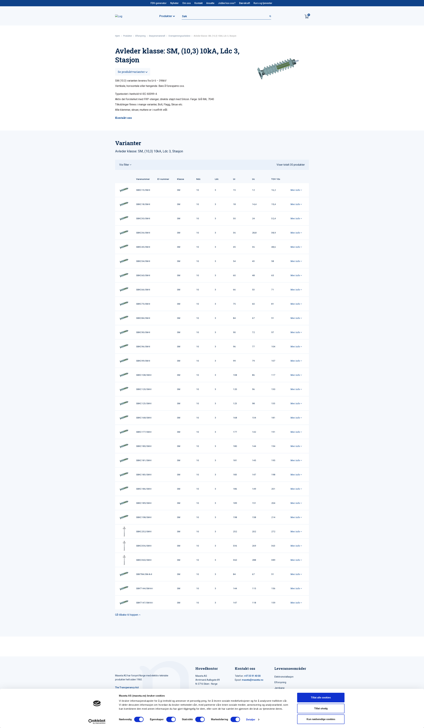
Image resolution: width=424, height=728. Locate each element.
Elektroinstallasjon (283, 676)
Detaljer (250, 719)
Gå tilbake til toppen (127, 614)
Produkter (127, 36)
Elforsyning (140, 36)
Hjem (117, 36)
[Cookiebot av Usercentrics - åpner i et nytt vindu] (96, 721)
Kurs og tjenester (263, 3)
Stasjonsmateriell (157, 36)
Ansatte (210, 3)
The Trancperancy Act (127, 687)
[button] (212, 165)
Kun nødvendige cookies (321, 719)
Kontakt (198, 3)
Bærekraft (244, 3)
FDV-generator (159, 3)
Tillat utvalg (321, 708)
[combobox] (226, 16)
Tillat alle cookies (321, 697)
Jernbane (279, 688)
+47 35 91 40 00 (252, 676)
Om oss (186, 3)
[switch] (171, 719)
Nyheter (174, 3)
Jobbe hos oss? (227, 3)
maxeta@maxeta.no (252, 680)
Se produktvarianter (131, 71)
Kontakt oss (123, 117)
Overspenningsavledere (179, 36)
